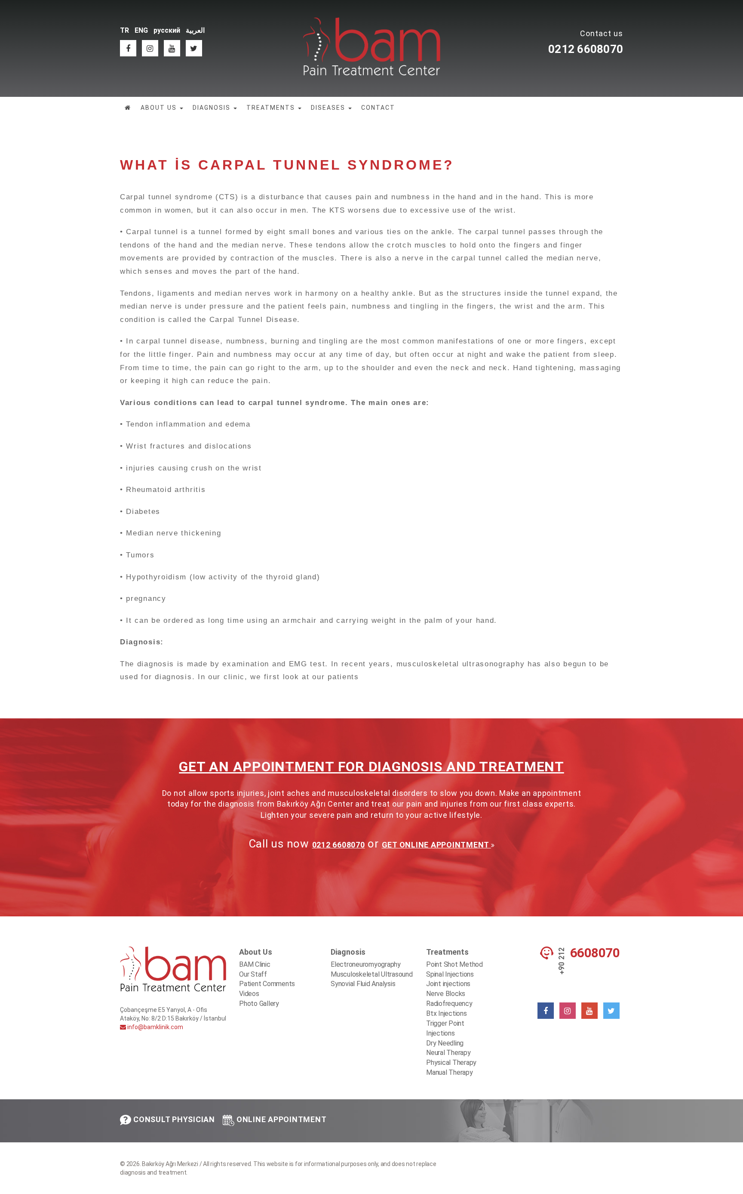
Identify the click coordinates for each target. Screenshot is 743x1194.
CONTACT (378, 107)
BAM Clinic (254, 964)
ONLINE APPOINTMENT (281, 1119)
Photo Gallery (259, 1003)
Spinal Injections (450, 974)
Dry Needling (445, 1043)
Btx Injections (446, 1013)
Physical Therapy (451, 1062)
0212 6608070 (585, 49)
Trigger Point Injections (445, 1028)
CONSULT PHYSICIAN (174, 1119)
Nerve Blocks (445, 994)
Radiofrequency (449, 1003)
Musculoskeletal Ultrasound (372, 974)
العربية (195, 30)
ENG (141, 30)
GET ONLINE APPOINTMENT (436, 844)
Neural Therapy (448, 1053)
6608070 (595, 953)
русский (167, 30)
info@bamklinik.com (154, 1027)
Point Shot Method (454, 964)
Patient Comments (267, 984)
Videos (249, 994)
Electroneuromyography (366, 964)
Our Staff (253, 974)
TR (124, 30)
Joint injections (448, 984)
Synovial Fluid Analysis (363, 984)
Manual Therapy (449, 1072)
